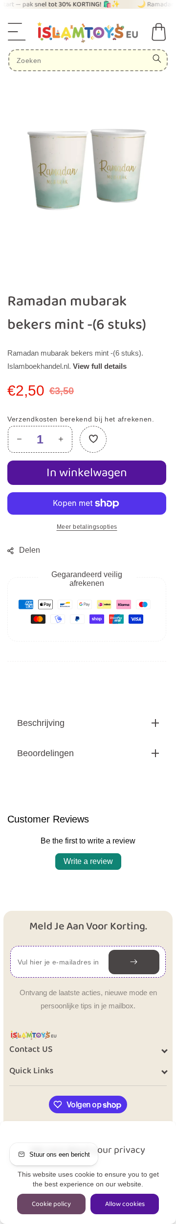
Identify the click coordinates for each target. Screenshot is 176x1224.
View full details (100, 366)
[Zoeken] (157, 58)
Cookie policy (51, 1204)
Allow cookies (125, 1204)
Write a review (88, 861)
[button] (17, 31)
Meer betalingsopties (87, 526)
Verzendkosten (32, 419)
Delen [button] (29, 550)
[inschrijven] (134, 962)
